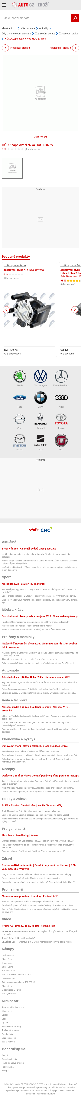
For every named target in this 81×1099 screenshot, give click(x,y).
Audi (61, 407)
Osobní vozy (8, 963)
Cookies (60, 1090)
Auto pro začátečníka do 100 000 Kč (18, 982)
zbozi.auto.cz (9, 28)
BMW (40, 407)
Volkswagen (40, 385)
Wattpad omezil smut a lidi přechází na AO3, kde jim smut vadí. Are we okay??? (38, 841)
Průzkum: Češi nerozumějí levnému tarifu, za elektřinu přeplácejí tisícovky (36, 622)
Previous (6, 309)
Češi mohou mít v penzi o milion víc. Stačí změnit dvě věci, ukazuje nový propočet (39, 755)
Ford (20, 407)
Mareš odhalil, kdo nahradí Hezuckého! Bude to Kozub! (27, 626)
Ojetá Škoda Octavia (11, 990)
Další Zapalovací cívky (15, 265)
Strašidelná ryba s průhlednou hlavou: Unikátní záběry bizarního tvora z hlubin (37, 905)
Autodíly (43, 28)
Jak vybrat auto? (9, 994)
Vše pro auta (28, 28)
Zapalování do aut (45, 33)
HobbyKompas (8, 978)
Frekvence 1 (8, 1067)
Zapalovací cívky (68, 33)
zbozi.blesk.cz (8, 970)
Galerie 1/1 (40, 136)
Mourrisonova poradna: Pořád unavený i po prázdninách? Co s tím (32, 901)
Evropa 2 (6, 1070)
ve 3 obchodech (12, 353)
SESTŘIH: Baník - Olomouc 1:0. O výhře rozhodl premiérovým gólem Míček (37, 942)
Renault (41, 428)
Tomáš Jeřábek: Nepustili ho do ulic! (18, 938)
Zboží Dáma (7, 967)
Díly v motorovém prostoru (16, 33)
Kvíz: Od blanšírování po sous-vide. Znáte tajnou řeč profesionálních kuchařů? (38, 788)
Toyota (61, 428)
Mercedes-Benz (61, 385)
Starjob (5, 1055)
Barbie (5, 1015)
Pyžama (5, 1022)
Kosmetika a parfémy (11, 1026)
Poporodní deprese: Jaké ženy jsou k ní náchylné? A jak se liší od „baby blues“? (38, 882)
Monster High (8, 1011)
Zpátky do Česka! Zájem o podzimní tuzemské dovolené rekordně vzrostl (35, 815)
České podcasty (9, 1059)
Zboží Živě (7, 959)
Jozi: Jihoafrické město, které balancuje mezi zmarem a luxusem (31, 811)
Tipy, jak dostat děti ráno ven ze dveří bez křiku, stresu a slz (29, 659)
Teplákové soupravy (11, 1030)
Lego (4, 1019)
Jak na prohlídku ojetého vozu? (16, 974)
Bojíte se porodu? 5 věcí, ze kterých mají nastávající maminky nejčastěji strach (38, 663)
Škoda (20, 385)
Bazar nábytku (8, 1042)
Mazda (19, 449)
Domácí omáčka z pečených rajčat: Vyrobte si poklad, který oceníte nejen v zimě (39, 791)
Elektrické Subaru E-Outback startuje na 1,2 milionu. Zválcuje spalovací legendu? (39, 693)
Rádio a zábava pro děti (13, 1063)
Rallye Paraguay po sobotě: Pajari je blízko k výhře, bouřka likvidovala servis (37, 689)
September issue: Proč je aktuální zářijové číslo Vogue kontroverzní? (33, 851)
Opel (19, 428)
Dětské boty (7, 1034)
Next (75, 309)
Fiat (61, 449)
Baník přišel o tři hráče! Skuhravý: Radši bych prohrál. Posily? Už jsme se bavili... (39, 596)
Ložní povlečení (9, 1038)
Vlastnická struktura (46, 1094)
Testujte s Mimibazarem (13, 1007)
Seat (40, 449)
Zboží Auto (7, 986)
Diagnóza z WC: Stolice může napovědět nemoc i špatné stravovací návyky (36, 874)
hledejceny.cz (8, 955)
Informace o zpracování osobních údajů (36, 1090)
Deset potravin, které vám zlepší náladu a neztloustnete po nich (31, 878)
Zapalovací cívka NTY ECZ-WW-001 (24, 269)
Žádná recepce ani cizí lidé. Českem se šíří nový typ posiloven (30, 751)
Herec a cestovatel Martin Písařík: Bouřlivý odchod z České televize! (33, 629)
